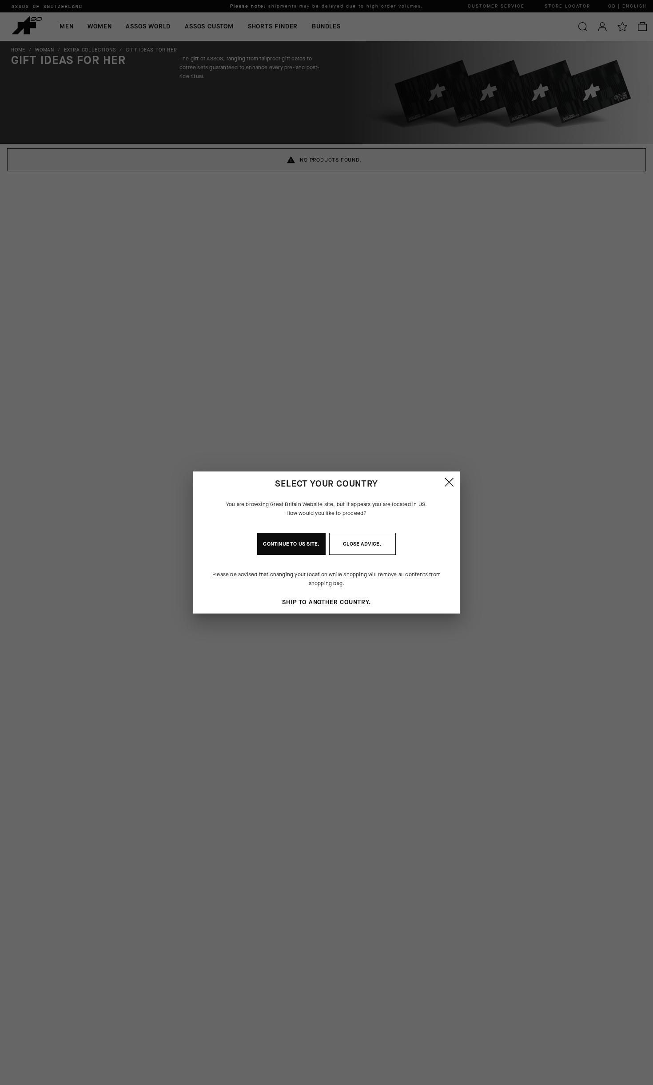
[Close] (449, 482)
